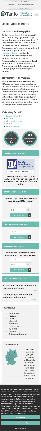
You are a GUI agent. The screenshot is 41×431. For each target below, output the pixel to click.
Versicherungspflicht (17, 35)
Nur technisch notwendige (20, 423)
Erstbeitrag (9, 119)
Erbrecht (9, 124)
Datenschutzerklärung (25, 408)
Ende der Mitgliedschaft (14, 116)
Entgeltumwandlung (12, 126)
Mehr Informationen (20, 428)
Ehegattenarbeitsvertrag (14, 121)
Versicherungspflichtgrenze (10, 53)
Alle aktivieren (20, 417)
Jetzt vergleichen (19, 215)
